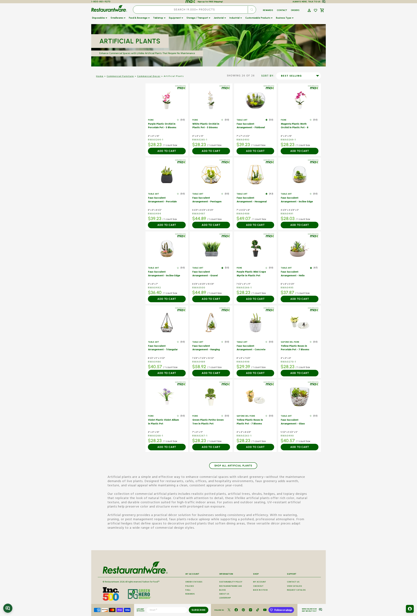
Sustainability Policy (230, 582)
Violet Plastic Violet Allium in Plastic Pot (163, 422)
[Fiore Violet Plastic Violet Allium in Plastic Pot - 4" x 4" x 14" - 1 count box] (166, 397)
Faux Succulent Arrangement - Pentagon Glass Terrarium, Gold (207, 200)
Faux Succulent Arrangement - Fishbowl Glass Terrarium (251, 126)
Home (99, 77)
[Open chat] (7, 608)
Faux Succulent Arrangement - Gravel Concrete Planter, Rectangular (205, 274)
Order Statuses (193, 582)
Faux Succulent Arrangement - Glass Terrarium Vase (293, 422)
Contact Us (293, 582)
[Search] (252, 9)
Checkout (258, 586)
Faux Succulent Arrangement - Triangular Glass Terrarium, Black (163, 348)
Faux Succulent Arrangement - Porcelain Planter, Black (162, 200)
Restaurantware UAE (230, 586)
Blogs (222, 590)
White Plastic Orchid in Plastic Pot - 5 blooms (205, 126)
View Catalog (294, 586)
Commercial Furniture (120, 77)
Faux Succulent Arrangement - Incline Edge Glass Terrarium (297, 200)
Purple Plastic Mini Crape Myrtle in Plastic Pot (251, 274)
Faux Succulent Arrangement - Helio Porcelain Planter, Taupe (295, 274)
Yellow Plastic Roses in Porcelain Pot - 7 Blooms (295, 348)
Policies (189, 586)
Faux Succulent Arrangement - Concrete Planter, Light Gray (251, 348)
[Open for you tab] (410, 609)
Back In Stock (260, 590)
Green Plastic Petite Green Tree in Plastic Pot (208, 422)
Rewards (190, 594)
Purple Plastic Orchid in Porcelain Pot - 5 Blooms (162, 126)
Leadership (225, 598)
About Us (224, 594)
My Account (259, 582)
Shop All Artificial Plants (233, 465)
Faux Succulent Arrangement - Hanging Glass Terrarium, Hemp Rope (206, 348)
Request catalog (296, 590)
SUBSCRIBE (198, 610)
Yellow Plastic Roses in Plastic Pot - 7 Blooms (250, 422)
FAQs (187, 590)
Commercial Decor (148, 77)
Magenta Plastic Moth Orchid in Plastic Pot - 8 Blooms (294, 126)
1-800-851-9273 (101, 1)
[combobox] (194, 10)
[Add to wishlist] (315, 10)
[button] (308, 10)
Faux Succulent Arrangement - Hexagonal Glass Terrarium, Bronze (252, 200)
